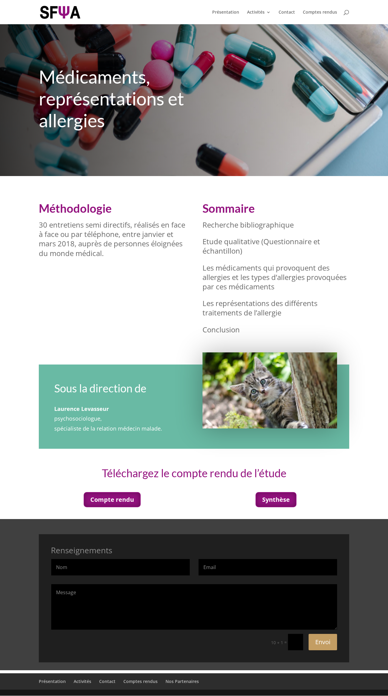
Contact (287, 12)
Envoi (322, 642)
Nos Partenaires (182, 681)
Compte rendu (112, 499)
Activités (256, 12)
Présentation (225, 12)
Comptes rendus (320, 12)
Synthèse (276, 499)
